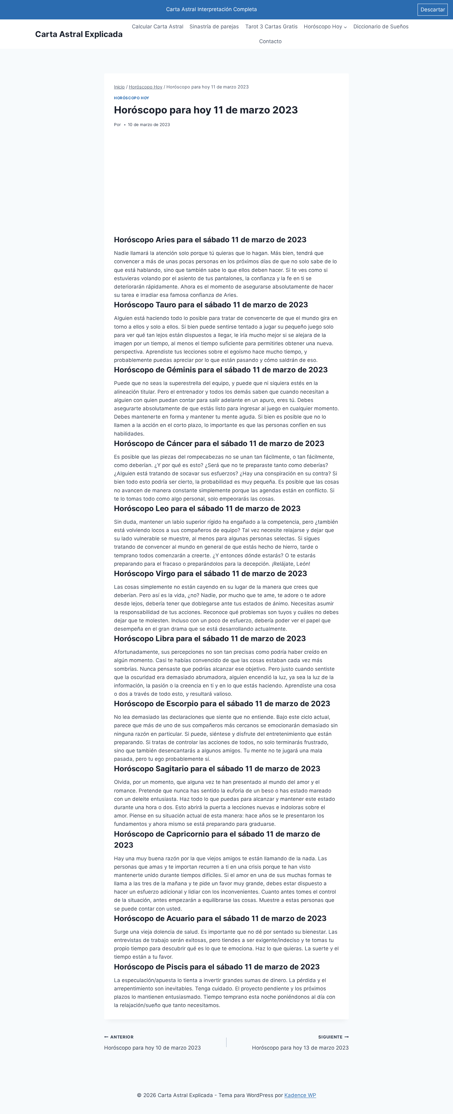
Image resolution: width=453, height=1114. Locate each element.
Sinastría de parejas (214, 26)
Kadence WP (300, 1095)
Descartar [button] (433, 9)
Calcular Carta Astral (157, 26)
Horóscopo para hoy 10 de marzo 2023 (152, 1042)
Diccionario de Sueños (381, 26)
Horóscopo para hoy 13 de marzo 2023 (300, 1042)
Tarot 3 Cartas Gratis (271, 26)
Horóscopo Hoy (131, 98)
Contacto (270, 41)
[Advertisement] (226, 181)
